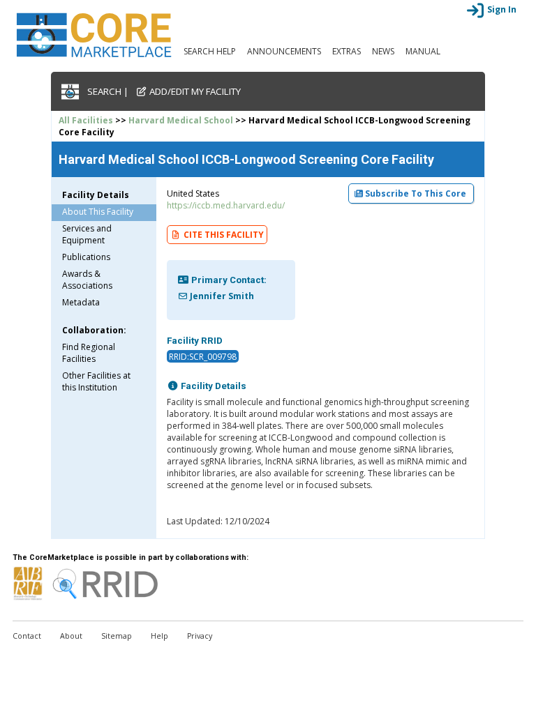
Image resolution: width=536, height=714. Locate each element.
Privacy (199, 636)
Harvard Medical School (180, 120)
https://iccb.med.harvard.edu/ (226, 205)
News (383, 51)
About (71, 636)
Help (159, 636)
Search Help (210, 51)
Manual (422, 51)
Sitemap (116, 636)
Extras (346, 51)
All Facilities (86, 120)
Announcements (284, 51)
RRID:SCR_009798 (203, 357)
